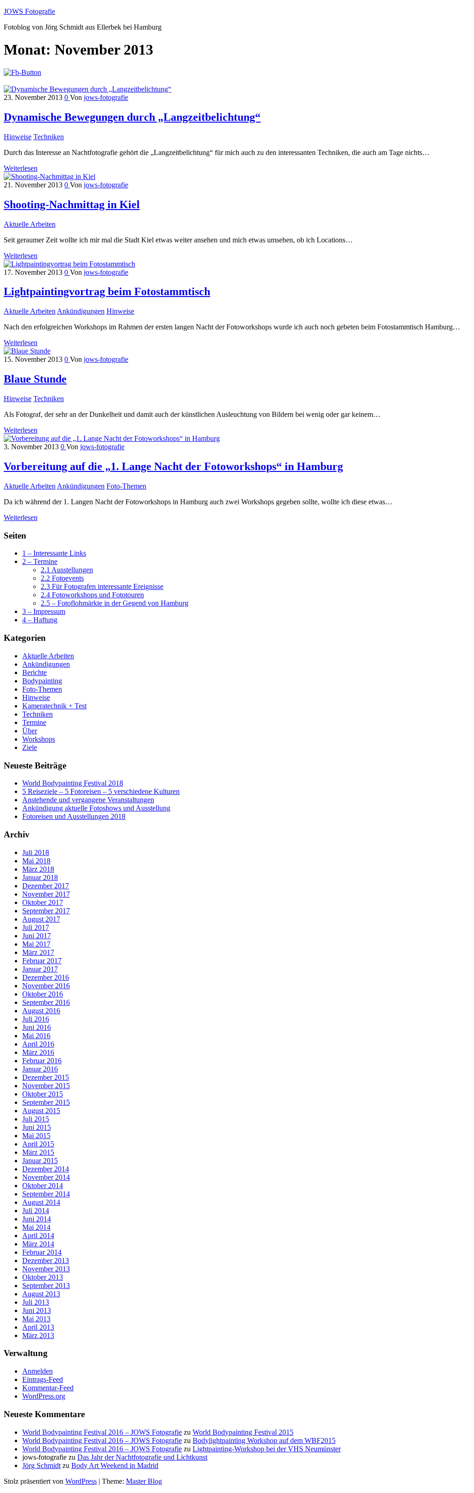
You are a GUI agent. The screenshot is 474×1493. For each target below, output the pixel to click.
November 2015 (46, 1086)
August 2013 (41, 1294)
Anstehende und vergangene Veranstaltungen (88, 800)
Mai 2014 (36, 1227)
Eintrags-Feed (42, 1379)
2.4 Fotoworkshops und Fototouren (92, 595)
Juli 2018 (35, 852)
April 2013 (38, 1327)
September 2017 (46, 911)
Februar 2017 (42, 961)
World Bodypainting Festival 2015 (243, 1432)
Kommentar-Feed (48, 1388)
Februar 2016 (42, 1061)
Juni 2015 (36, 1127)
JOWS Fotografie (29, 11)
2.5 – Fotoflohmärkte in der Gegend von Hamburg (114, 603)
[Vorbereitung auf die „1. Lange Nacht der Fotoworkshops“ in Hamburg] (112, 438)
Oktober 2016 (42, 994)
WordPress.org (43, 1396)
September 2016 (46, 1002)
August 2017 (41, 919)
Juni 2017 (36, 936)
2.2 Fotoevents (62, 578)
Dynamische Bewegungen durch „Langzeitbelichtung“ (132, 117)
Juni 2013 (36, 1310)
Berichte (34, 672)
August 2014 (41, 1202)
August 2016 (41, 1011)
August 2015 (41, 1111)
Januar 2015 (40, 1161)
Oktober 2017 (42, 902)
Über (29, 731)
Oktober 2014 (42, 1185)
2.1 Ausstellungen (67, 570)
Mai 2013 (36, 1319)
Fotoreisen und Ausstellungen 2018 (73, 816)
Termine (34, 722)
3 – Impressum (43, 611)
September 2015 (46, 1102)
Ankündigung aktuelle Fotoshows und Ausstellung (96, 808)
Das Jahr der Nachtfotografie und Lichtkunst (142, 1457)
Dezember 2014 (45, 1169)
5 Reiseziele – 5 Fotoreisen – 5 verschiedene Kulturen (101, 791)
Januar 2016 (40, 1069)
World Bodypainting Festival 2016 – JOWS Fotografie (102, 1432)
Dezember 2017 (45, 886)
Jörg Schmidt (41, 1465)
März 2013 (38, 1335)
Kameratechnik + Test (54, 706)
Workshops (38, 739)
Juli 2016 (35, 1019)
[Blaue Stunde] (27, 351)
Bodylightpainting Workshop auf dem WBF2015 (264, 1440)
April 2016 (38, 1044)
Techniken (48, 137)
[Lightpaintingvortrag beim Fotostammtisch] (69, 264)
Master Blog (144, 1481)
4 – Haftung (39, 620)
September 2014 (46, 1194)
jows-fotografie (106, 97)
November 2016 (46, 986)
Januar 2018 (40, 877)
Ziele (29, 747)
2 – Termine (39, 561)
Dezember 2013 (45, 1260)
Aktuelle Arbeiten (30, 224)
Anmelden (37, 1371)
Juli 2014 (35, 1210)
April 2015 (38, 1144)
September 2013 (46, 1285)
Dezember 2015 (45, 1077)
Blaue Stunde (35, 379)
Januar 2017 (40, 969)
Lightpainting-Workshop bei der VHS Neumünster (267, 1449)
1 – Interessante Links (54, 553)
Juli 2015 (35, 1119)
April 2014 (38, 1235)
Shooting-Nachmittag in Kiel (72, 204)
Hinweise (17, 137)
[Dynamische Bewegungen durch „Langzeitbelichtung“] (87, 89)
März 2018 (38, 869)
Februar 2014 (42, 1252)
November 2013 (46, 1269)
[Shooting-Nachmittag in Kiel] (49, 176)
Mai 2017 (36, 944)
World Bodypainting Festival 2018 (72, 783)
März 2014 (38, 1244)
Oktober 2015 (42, 1094)
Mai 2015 (36, 1136)
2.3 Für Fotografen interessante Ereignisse (102, 586)
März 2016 (38, 1052)
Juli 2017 (35, 927)
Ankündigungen (81, 311)
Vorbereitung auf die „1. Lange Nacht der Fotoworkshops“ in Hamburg (173, 466)
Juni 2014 (36, 1219)
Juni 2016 (36, 1027)
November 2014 (46, 1177)
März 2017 (38, 952)
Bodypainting (42, 681)
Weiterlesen (20, 168)
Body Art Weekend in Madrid (114, 1465)
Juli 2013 (35, 1302)
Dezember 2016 (45, 977)
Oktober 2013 (42, 1277)
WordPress (81, 1481)
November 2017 (46, 894)
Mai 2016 (36, 1036)
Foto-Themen (126, 486)
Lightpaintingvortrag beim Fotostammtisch (107, 291)
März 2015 (38, 1152)
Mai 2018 (36, 861)
